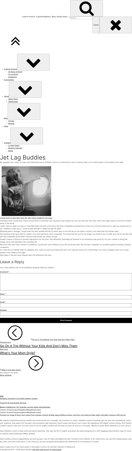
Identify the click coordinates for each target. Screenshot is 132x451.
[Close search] (115, 25)
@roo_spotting (5, 375)
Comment (4, 272)
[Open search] (86, 8)
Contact (64, 17)
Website (3, 310)
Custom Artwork (28, 17)
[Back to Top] (15, 48)
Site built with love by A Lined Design (47, 450)
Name (3, 294)
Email (3, 302)
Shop (59, 17)
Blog (54, 17)
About (48, 17)
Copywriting (41, 17)
